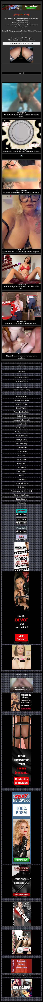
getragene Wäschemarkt (21, 420)
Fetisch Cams (21, 479)
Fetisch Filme (21, 467)
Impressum (21, 365)
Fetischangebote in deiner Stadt (21, 491)
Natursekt (21, 455)
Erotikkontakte (21, 452)
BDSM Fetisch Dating (21, 400)
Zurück (21, 73)
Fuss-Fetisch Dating (21, 483)
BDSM (21, 475)
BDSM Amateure (21, 436)
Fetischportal (21, 463)
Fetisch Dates (21, 416)
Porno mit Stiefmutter (21, 495)
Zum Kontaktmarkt (21, 377)
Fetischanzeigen (21, 396)
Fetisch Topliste (21, 408)
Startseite (21, 371)
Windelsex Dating (21, 404)
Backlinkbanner (21, 499)
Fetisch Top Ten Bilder (21, 412)
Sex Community (21, 444)
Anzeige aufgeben (22, 381)
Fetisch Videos (21, 471)
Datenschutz (21, 503)
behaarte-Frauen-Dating (21, 390)
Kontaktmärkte (21, 448)
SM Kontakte (21, 459)
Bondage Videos (21, 428)
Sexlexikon (21, 487)
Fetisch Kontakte (21, 424)
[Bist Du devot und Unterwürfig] (21, 607)
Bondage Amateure (21, 432)
